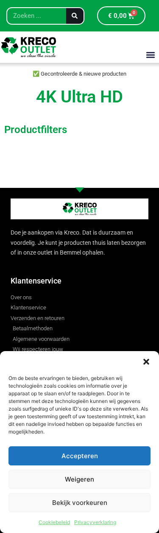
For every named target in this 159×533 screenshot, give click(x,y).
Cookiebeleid (54, 522)
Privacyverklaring (95, 522)
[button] (146, 361)
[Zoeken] (75, 16)
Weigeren (79, 479)
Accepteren (79, 456)
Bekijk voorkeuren (79, 503)
